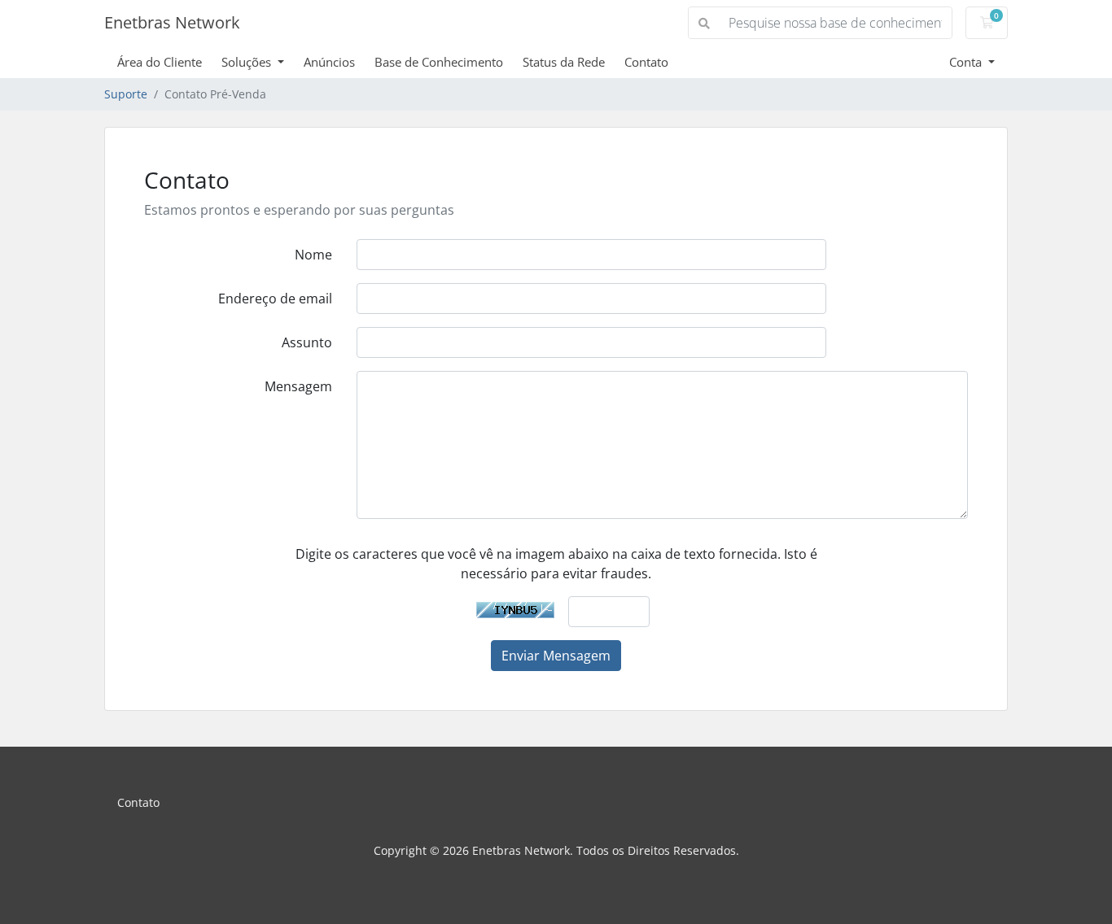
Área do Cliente (159, 62)
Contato (646, 62)
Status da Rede (564, 62)
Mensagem (298, 386)
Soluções (247, 62)
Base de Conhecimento (438, 62)
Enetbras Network (172, 22)
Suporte (125, 94)
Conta (967, 62)
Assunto (307, 342)
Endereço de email (275, 298)
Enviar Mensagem (556, 656)
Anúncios (329, 62)
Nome (313, 255)
